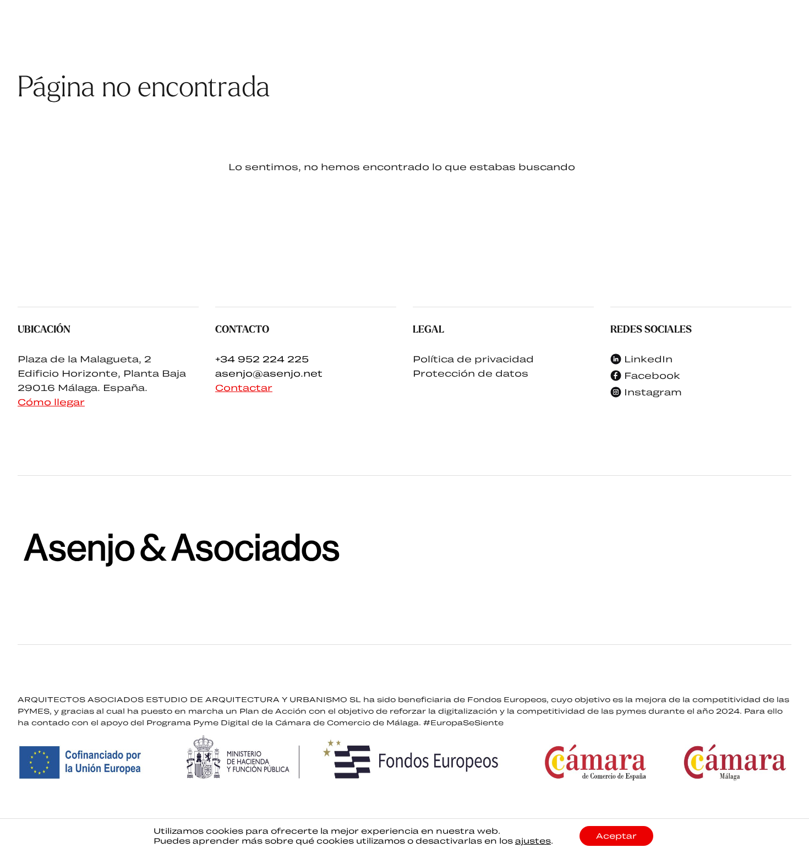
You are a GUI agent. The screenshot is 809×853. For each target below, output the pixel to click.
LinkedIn (648, 359)
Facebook (652, 375)
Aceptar (616, 835)
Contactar (243, 387)
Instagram (653, 392)
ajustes (533, 840)
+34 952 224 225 (262, 359)
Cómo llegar (51, 401)
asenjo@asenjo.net (268, 373)
